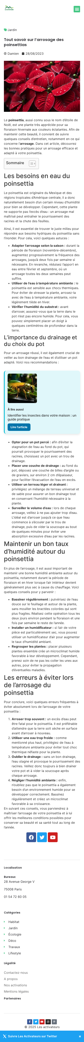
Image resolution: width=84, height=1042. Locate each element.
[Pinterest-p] (54, 1021)
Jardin (12, 30)
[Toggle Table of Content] (30, 163)
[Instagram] (48, 1021)
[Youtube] (42, 1021)
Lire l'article (19, 427)
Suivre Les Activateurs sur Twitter (32, 1036)
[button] (77, 9)
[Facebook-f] (29, 1021)
